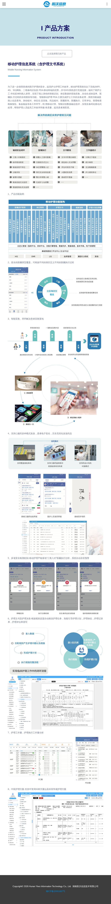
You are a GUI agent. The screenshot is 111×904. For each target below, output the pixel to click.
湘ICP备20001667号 (55, 891)
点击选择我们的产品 (56, 53)
